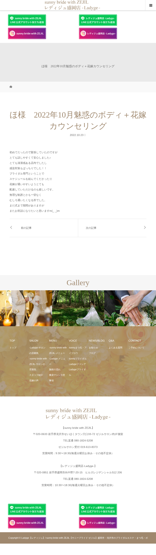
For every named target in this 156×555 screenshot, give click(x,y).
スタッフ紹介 (36, 375)
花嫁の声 (33, 380)
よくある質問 (115, 347)
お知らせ (93, 347)
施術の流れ (54, 369)
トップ (13, 347)
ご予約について (136, 347)
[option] (26, 308)
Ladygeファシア (77, 364)
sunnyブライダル (78, 358)
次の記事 (91, 228)
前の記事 (26, 228)
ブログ (92, 353)
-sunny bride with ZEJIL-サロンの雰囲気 (38, 364)
